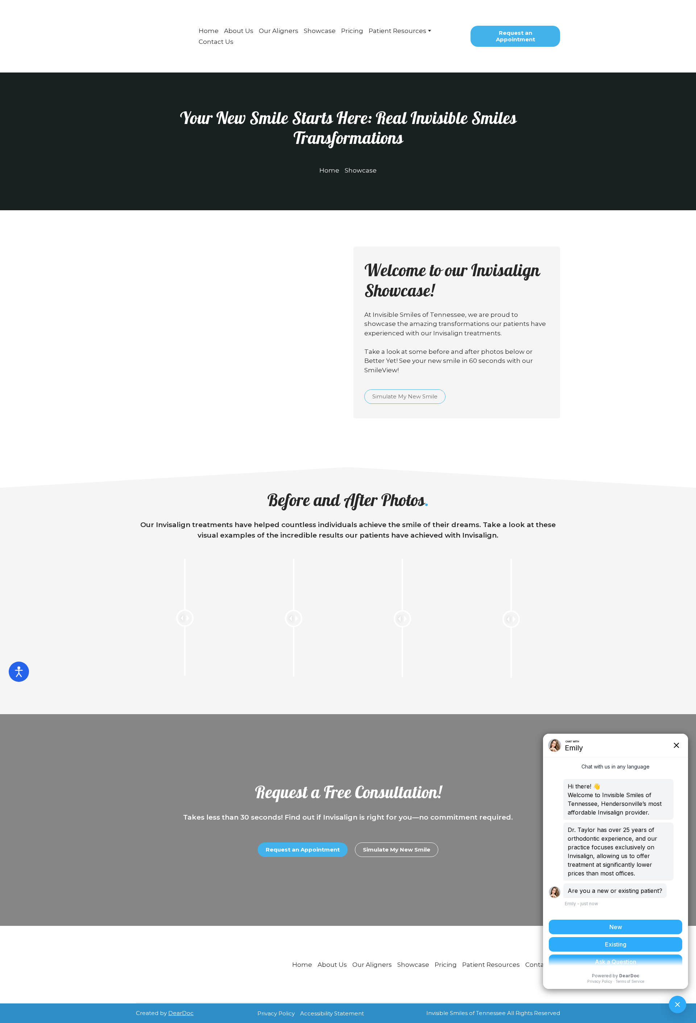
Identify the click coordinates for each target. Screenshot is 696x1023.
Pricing (352, 30)
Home (209, 30)
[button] (515, 36)
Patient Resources (397, 30)
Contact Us (216, 41)
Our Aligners (278, 30)
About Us (238, 30)
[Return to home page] (161, 36)
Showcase (320, 30)
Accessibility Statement (332, 1013)
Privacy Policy (276, 1013)
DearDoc (181, 1013)
